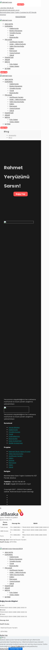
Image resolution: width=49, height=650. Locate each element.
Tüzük (11, 434)
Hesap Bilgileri (14, 427)
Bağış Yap (20, 194)
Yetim (11, 465)
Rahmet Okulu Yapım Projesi (19, 451)
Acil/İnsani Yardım (15, 456)
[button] (24, 606)
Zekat (11, 467)
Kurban (11, 460)
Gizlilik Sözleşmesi (16, 443)
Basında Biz (13, 439)
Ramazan (12, 463)
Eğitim (11, 458)
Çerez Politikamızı (17, 646)
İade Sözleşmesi (15, 441)
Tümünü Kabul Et (16, 649)
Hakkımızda (13, 430)
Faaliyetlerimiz (14, 436)
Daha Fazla (4, 649)
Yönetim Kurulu (14, 432)
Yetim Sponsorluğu (16, 454)
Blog (10, 137)
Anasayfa (12, 135)
